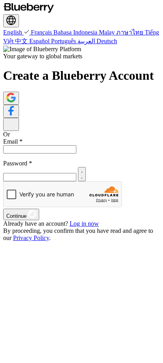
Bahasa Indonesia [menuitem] (76, 32)
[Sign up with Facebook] (11, 111)
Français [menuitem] (42, 32)
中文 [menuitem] (22, 41)
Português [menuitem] (64, 41)
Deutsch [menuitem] (107, 41)
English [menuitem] (13, 32)
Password (17, 163)
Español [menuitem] (40, 41)
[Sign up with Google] (11, 98)
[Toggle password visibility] (82, 174)
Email (13, 141)
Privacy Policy (31, 237)
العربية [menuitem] (87, 41)
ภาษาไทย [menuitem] (130, 32)
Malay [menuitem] (107, 32)
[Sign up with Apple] (11, 124)
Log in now (84, 223)
